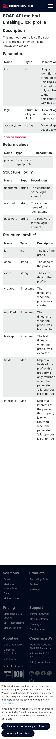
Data (6, 593)
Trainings (35, 624)
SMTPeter (35, 589)
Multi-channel (11, 598)
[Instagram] (38, 674)
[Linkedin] (32, 674)
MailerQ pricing (12, 627)
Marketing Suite (39, 579)
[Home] (18, 6)
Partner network (39, 613)
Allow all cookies (18, 733)
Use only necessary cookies (26, 726)
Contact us (10, 658)
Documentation (39, 619)
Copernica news (13, 644)
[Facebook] (44, 674)
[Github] (31, 681)
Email (7, 579)
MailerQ (34, 584)
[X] (49, 674)
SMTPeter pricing (14, 622)
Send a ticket (37, 629)
